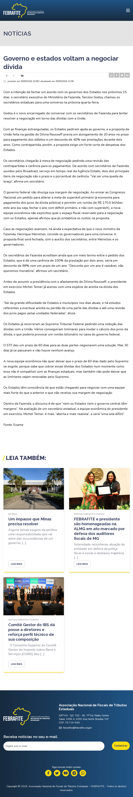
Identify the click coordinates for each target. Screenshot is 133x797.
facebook (116, 75)
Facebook (48, 773)
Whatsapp (82, 773)
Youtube (65, 773)
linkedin (127, 75)
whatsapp (111, 75)
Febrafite (23, 10)
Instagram (74, 773)
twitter (122, 75)
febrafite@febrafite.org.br (77, 728)
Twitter (57, 773)
